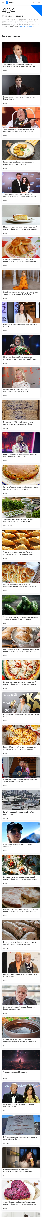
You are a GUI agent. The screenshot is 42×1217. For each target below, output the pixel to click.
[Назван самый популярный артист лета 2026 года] (21, 707)
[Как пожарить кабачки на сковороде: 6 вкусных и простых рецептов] (21, 155)
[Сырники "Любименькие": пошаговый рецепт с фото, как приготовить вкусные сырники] (21, 252)
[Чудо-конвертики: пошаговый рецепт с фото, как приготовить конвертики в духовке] (21, 545)
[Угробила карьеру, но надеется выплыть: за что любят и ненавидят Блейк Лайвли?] (21, 285)
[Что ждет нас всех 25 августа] (21, 1065)
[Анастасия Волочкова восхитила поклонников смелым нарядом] (21, 382)
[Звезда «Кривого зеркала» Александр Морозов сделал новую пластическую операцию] (21, 122)
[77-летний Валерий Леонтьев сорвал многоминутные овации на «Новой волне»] (21, 350)
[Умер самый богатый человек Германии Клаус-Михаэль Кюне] (21, 1000)
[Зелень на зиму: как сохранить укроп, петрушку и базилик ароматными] (21, 512)
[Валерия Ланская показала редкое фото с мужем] (21, 317)
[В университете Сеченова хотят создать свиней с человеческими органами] (21, 935)
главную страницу (26, 26)
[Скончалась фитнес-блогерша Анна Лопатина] (21, 837)
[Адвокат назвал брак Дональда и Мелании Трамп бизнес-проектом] (21, 772)
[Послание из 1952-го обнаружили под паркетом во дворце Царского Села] (21, 415)
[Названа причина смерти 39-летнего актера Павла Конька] (21, 90)
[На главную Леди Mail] (11, 2)
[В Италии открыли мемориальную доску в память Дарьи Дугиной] (21, 1130)
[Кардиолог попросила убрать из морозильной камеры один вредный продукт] (21, 1162)
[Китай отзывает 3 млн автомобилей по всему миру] (21, 805)
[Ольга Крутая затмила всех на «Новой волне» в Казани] (21, 1097)
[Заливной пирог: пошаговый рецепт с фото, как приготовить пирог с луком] (21, 480)
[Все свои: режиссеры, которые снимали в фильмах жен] (21, 967)
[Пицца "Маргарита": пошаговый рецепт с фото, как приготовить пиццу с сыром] (21, 740)
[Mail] (7, 2)
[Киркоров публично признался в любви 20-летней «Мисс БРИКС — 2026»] (21, 447)
